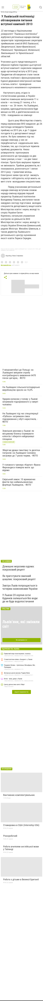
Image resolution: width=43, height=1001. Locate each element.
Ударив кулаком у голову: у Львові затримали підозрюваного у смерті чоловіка (20, 402)
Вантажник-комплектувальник (19, 795)
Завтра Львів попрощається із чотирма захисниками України (20, 587)
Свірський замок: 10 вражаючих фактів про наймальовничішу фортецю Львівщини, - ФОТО (18, 482)
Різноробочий (10, 835)
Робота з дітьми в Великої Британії (21, 879)
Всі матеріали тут (21, 640)
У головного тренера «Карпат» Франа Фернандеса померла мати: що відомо (21, 467)
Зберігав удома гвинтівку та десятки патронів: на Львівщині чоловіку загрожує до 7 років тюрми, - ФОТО (21, 453)
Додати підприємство (21, 692)
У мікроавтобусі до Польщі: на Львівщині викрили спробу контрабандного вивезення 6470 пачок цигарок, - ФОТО (19, 373)
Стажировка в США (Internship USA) (21, 825)
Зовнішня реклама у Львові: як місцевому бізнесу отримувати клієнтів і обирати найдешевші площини (18, 434)
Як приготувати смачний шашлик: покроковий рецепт (19, 577)
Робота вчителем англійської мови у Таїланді (21, 848)
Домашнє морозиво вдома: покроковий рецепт (18, 568)
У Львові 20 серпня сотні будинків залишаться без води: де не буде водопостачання (20, 598)
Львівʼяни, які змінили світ (21, 624)
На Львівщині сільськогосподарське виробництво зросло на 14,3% (21, 388)
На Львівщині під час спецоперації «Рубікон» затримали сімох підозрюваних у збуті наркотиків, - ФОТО (20, 417)
